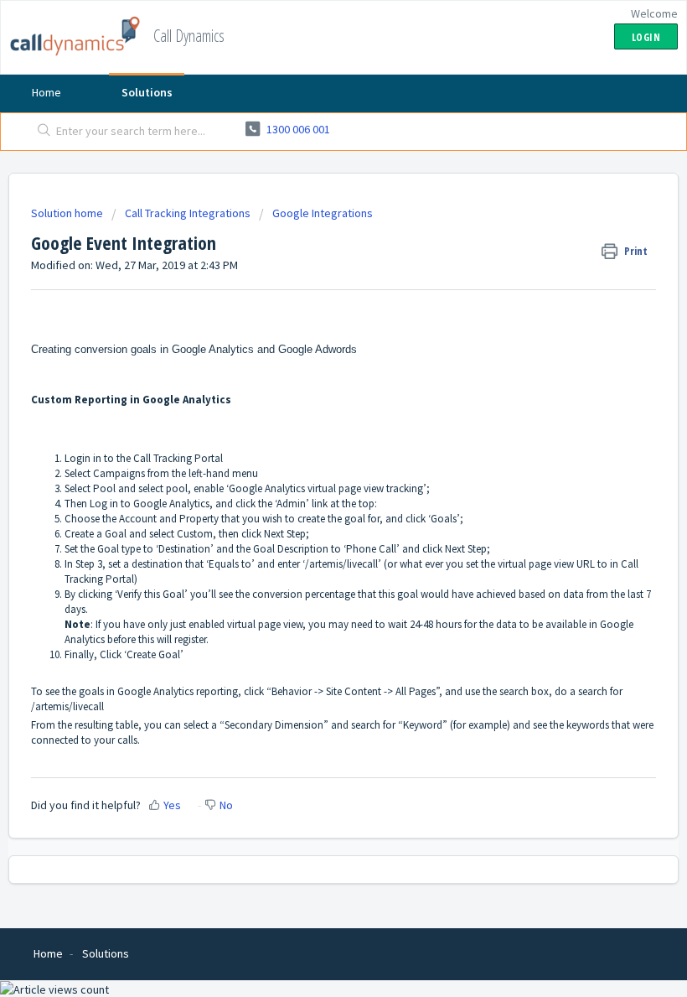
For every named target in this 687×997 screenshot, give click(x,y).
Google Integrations (322, 213)
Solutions (147, 92)
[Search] (40, 131)
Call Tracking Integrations (188, 213)
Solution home (68, 213)
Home (46, 92)
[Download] (312, 488)
